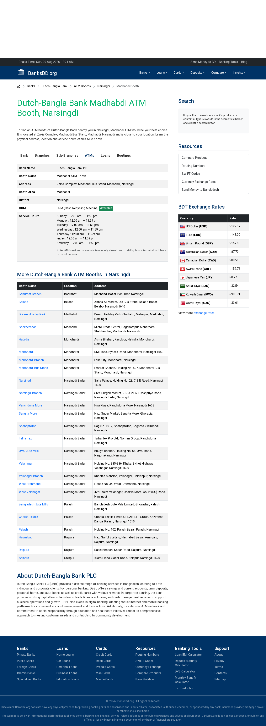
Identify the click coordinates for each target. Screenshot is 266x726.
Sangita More (28, 413)
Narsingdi (103, 86)
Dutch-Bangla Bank (54, 86)
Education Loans (68, 679)
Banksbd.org (125, 701)
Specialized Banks (29, 679)
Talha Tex (25, 438)
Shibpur (24, 558)
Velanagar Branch (31, 476)
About (218, 654)
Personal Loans (67, 667)
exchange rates (204, 313)
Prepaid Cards (105, 667)
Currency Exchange (148, 667)
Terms (218, 667)
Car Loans (63, 661)
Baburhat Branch (30, 294)
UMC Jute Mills (29, 451)
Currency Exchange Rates (199, 182)
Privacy (219, 661)
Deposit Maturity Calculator (186, 663)
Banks (143, 72)
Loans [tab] (105, 155)
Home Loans (65, 654)
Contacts (220, 673)
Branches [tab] (42, 155)
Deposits (196, 72)
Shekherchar (27, 327)
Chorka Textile (28, 517)
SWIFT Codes (191, 174)
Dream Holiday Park (32, 314)
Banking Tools (228, 62)
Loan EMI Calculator (188, 654)
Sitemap (220, 679)
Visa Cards (103, 673)
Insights (238, 72)
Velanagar (25, 463)
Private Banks (26, 654)
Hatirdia (24, 339)
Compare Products (194, 158)
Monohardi (26, 352)
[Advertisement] (133, 29)
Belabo (23, 302)
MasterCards (104, 679)
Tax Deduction (184, 688)
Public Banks (25, 661)
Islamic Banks (26, 673)
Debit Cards (103, 661)
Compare (217, 72)
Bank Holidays (144, 679)
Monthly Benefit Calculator (185, 680)
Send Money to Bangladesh (200, 190)
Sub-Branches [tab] (67, 155)
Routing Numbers (193, 166)
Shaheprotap (27, 426)
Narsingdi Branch (30, 393)
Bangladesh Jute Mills (33, 504)
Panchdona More (30, 405)
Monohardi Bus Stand (33, 368)
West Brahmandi (30, 484)
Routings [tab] (124, 155)
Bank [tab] (24, 155)
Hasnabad (25, 537)
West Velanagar (29, 492)
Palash (23, 529)
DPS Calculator (185, 671)
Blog (244, 62)
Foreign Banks (26, 667)
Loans (161, 72)
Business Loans (67, 673)
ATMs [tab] (89, 155)
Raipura (24, 550)
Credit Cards (104, 654)
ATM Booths (82, 86)
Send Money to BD (203, 62)
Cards (177, 72)
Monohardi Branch (31, 360)
